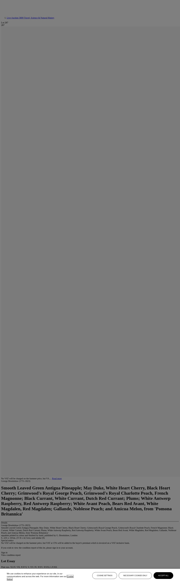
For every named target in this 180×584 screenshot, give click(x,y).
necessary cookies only (135, 576)
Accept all (163, 576)
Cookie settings (104, 576)
